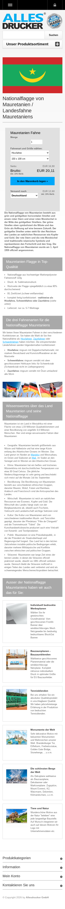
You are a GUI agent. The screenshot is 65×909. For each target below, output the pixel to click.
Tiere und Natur (40, 808)
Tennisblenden (39, 690)
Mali (34, 458)
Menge (14, 137)
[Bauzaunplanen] (16, 659)
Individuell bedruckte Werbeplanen (43, 607)
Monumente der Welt (43, 729)
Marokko (35, 454)
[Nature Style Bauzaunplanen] (16, 817)
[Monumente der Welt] (16, 738)
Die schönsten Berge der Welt (43, 770)
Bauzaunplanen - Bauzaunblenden (41, 653)
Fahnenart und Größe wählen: (26, 148)
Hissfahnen (26, 338)
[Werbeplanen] (16, 613)
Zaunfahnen (39, 338)
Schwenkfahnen (11, 342)
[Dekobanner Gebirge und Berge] (16, 777)
